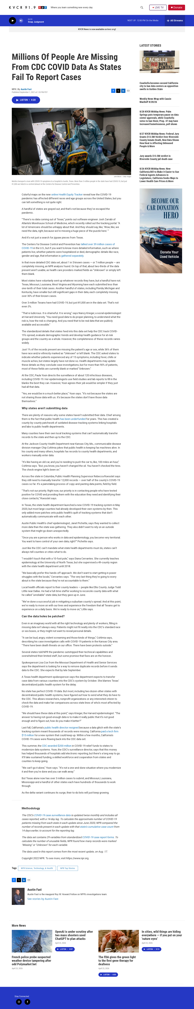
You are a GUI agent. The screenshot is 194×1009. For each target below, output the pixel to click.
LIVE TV (159, 7)
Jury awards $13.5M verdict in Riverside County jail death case (156, 157)
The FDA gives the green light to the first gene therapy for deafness (117, 960)
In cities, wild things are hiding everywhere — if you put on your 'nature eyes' (162, 935)
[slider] (25, 20)
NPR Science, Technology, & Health (37, 868)
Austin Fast (26, 89)
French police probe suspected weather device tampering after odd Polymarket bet (31, 960)
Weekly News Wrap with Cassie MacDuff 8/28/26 (155, 100)
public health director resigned (61, 727)
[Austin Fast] (18, 896)
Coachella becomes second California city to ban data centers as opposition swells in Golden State (159, 86)
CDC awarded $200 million (56, 745)
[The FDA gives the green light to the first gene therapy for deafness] (118, 941)
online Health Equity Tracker (67, 194)
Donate (177, 7)
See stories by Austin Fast (42, 898)
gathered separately (72, 255)
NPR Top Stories (67, 868)
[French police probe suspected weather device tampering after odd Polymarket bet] (32, 941)
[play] (12, 20)
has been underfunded (73, 418)
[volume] (21, 20)
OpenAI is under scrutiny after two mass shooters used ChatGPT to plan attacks (74, 935)
